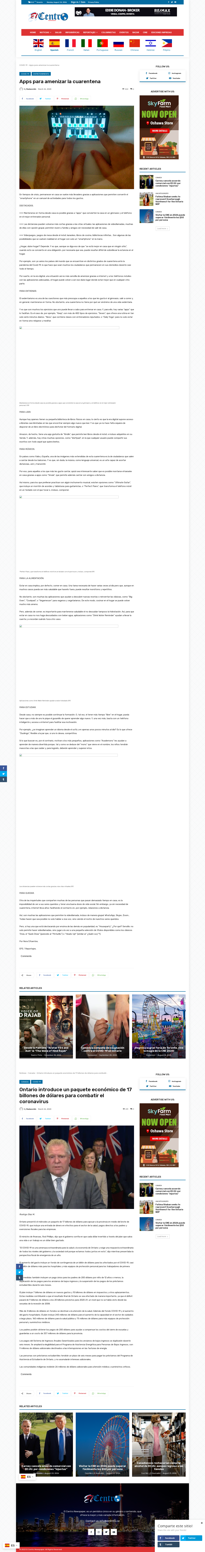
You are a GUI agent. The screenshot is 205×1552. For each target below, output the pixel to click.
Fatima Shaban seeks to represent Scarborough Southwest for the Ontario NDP (169, 200)
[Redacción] (21, 89)
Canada (158, 177)
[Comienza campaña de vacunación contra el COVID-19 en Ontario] (102, 1026)
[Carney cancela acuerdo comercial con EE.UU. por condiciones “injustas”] (146, 182)
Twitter (153, 78)
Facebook (153, 73)
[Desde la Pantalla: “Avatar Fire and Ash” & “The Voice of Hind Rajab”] (46, 1026)
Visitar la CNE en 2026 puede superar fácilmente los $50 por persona (170, 217)
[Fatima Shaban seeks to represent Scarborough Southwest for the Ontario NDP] (146, 199)
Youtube (176, 78)
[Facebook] (168, 2)
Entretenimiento (41, 74)
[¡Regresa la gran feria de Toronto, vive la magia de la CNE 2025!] (159, 1026)
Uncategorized (161, 193)
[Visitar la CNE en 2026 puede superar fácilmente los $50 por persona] (146, 216)
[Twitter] (172, 2)
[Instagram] (169, 73)
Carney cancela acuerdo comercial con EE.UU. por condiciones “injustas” (168, 183)
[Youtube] (175, 2)
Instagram (176, 73)
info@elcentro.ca (109, 1521)
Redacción (31, 89)
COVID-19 (23, 65)
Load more (161, 228)
